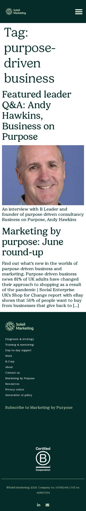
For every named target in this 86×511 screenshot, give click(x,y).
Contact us (12, 372)
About (9, 367)
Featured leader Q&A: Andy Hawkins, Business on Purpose (36, 115)
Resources (12, 384)
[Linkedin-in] (38, 505)
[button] (79, 12)
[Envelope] (47, 505)
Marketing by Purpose (20, 378)
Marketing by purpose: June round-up (32, 241)
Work (8, 356)
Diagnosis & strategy (19, 339)
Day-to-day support (18, 350)
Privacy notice (14, 389)
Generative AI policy (18, 395)
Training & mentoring (19, 344)
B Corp (9, 361)
